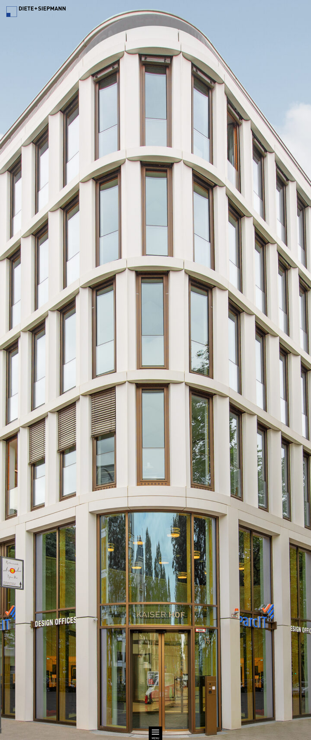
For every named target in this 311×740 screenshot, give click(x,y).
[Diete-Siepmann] (36, 12)
